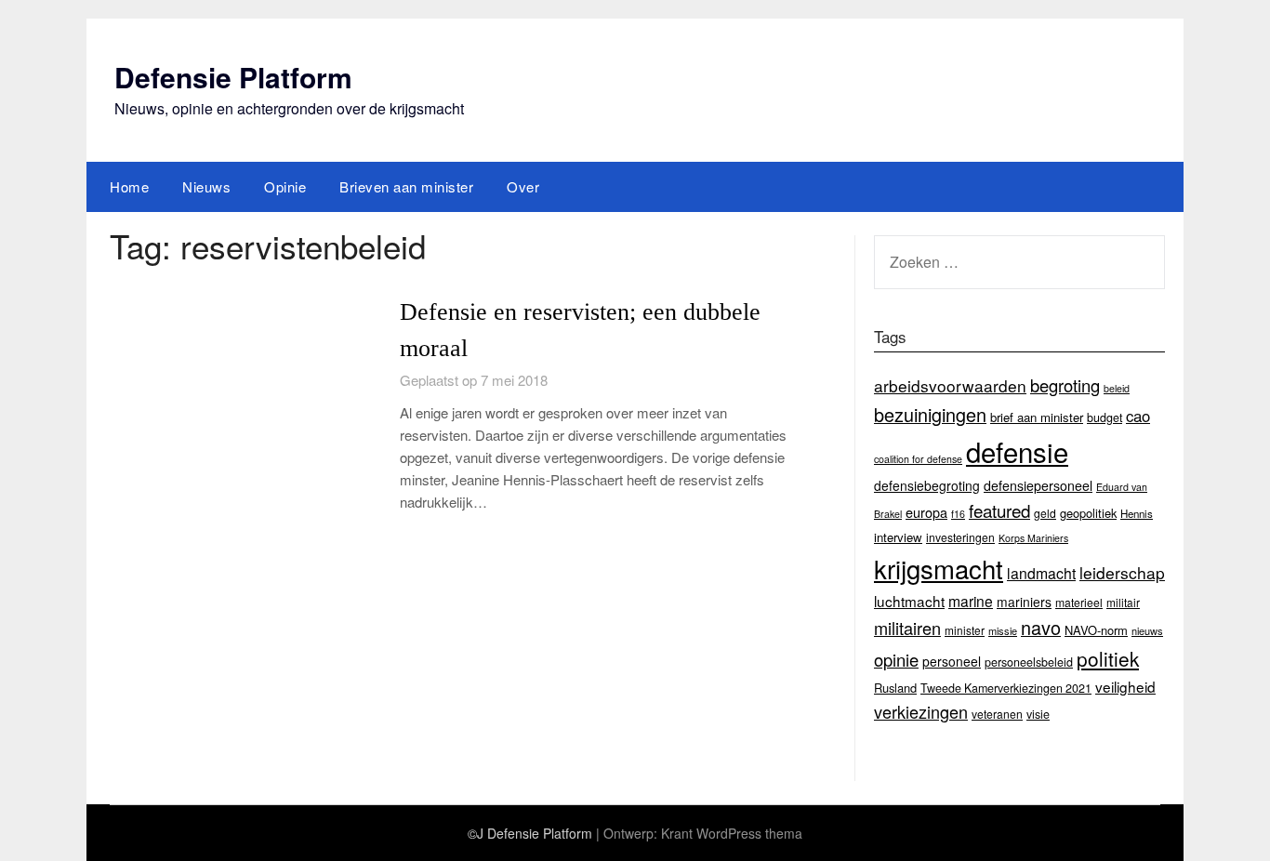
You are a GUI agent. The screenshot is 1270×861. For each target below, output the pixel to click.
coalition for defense (918, 459)
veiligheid (1125, 686)
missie (1002, 630)
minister (965, 630)
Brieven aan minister (406, 186)
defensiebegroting (927, 485)
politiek (1108, 658)
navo (1041, 627)
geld (1045, 513)
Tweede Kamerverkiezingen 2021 (1005, 688)
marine (970, 600)
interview (898, 537)
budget (1104, 417)
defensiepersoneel (1038, 485)
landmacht (1041, 573)
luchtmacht (909, 600)
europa (926, 512)
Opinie (285, 186)
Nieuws (206, 186)
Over (523, 186)
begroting (1065, 385)
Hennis (1136, 513)
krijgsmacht (938, 568)
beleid (1117, 388)
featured (999, 510)
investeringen (960, 537)
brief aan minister (1036, 417)
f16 (958, 514)
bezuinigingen (930, 414)
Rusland (895, 687)
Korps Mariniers (1033, 538)
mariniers (1024, 601)
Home (129, 186)
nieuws (1147, 630)
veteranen (997, 714)
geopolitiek (1088, 513)
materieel (1079, 602)
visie (1038, 714)
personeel (951, 661)
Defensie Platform (233, 77)
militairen (907, 628)
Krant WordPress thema (731, 833)
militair (1123, 602)
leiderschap (1122, 572)
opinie (896, 659)
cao (1138, 415)
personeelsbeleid (1029, 662)
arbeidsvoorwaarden (950, 385)
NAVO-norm (1096, 630)
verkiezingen (921, 711)
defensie (1017, 450)
